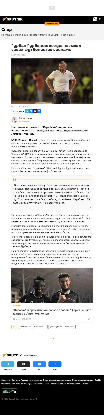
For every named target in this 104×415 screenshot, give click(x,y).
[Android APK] (9, 391)
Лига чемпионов (40, 327)
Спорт (16, 305)
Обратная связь (74, 384)
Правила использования (31, 380)
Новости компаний (58, 384)
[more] (89, 207)
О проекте (5, 380)
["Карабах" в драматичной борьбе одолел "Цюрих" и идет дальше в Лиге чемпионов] (52, 285)
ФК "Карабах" (25, 327)
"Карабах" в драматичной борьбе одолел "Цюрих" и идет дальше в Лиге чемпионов (52, 311)
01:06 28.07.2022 (19, 55)
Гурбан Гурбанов (56, 327)
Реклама (85, 384)
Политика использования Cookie (86, 380)
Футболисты (69, 327)
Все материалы (24, 121)
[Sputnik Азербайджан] (13, 21)
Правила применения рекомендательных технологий (25, 384)
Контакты (16, 380)
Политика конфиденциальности (57, 380)
